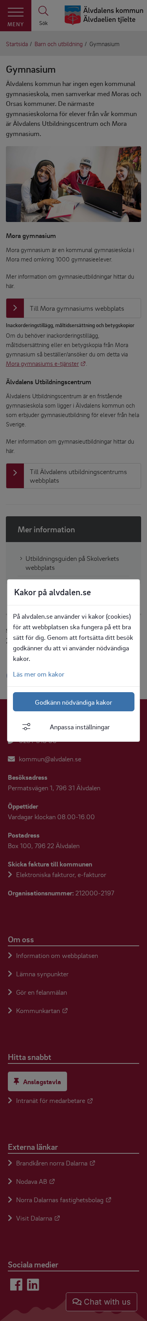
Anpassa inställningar (80, 726)
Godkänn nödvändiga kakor (73, 702)
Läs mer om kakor (38, 673)
